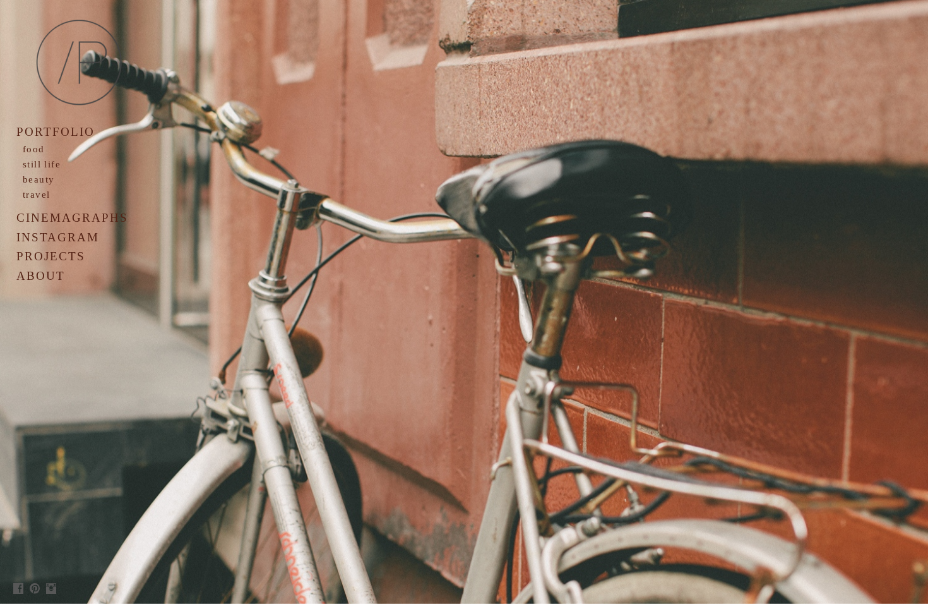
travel (36, 195)
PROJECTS (50, 256)
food (34, 149)
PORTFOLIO (55, 131)
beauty (38, 179)
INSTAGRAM (57, 237)
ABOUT (40, 275)
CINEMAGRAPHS (72, 217)
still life (42, 164)
